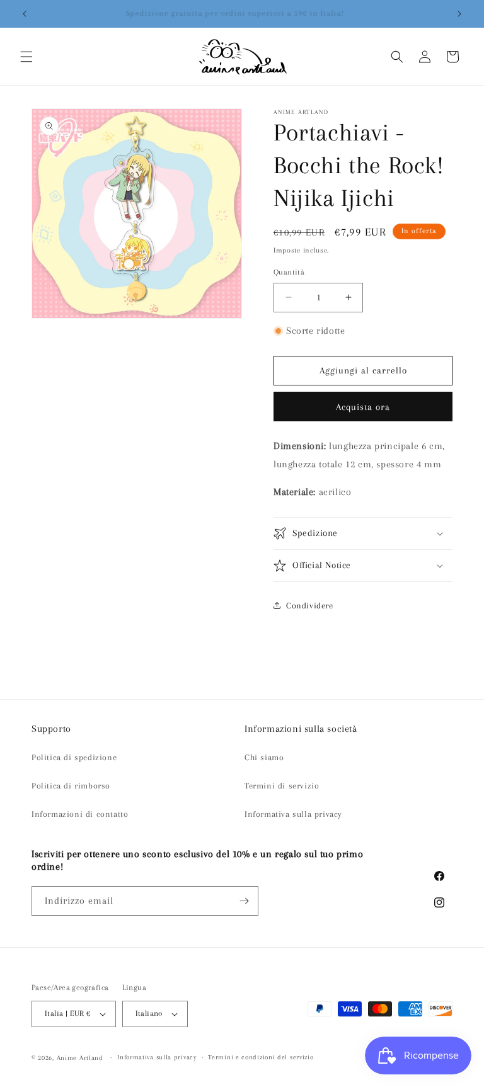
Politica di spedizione (74, 757)
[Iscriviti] (244, 901)
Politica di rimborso (71, 785)
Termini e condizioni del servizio (260, 1057)
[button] (26, 57)
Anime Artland (80, 1058)
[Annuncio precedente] (24, 14)
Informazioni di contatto (80, 814)
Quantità (289, 272)
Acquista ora (363, 407)
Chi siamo (264, 757)
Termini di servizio (282, 785)
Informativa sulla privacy (293, 814)
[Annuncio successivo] (459, 14)
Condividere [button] (309, 605)
